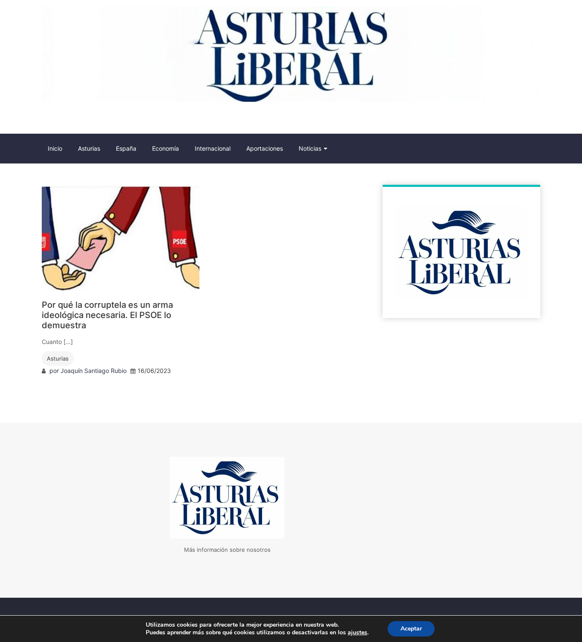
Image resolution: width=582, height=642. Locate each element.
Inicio (55, 148)
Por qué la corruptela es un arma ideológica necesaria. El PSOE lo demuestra (107, 315)
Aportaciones (264, 148)
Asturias (89, 148)
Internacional (212, 148)
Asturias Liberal (88, 119)
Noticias (310, 148)
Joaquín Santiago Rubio (94, 370)
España (126, 148)
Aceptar (411, 629)
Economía (165, 148)
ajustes (357, 632)
